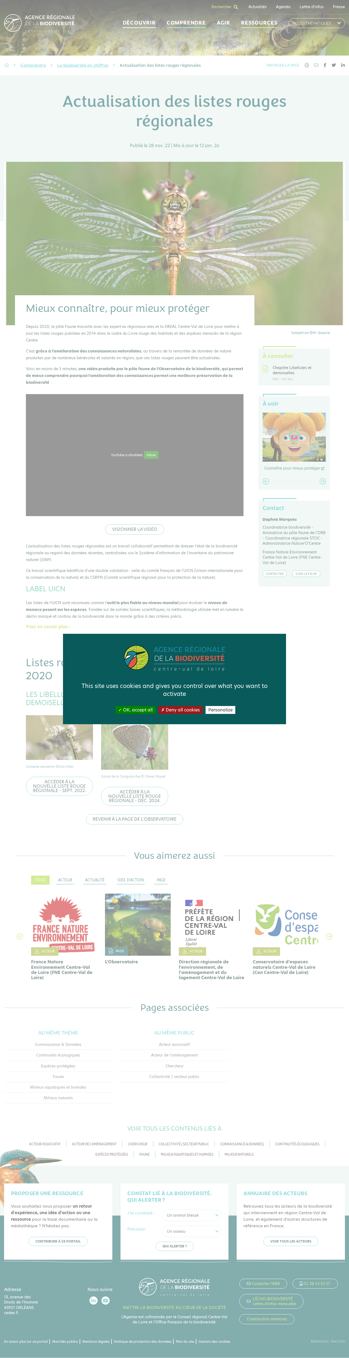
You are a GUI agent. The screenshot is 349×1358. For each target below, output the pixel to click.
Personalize (220, 710)
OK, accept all (137, 710)
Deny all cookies (182, 710)
